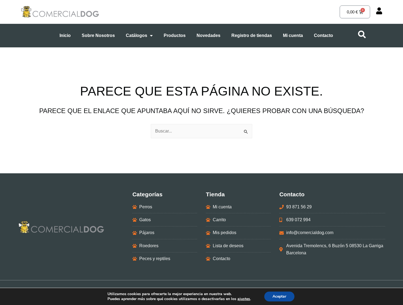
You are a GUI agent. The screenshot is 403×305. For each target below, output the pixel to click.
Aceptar (279, 296)
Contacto (323, 35)
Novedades (208, 35)
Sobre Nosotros (98, 35)
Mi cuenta (293, 35)
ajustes (243, 299)
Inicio (65, 35)
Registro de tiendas (251, 35)
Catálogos (136, 35)
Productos (175, 35)
